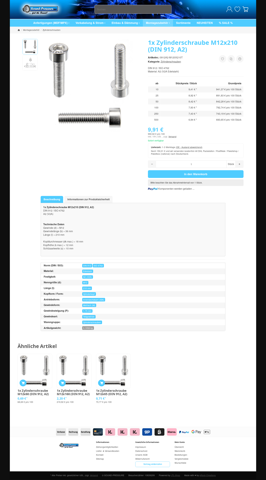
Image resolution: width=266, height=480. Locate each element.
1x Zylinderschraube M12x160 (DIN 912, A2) (73, 392)
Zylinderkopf (89, 293)
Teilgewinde (89, 316)
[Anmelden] (229, 9)
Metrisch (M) (89, 305)
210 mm (87, 288)
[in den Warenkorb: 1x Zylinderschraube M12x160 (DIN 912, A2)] (62, 383)
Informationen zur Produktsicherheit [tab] (88, 199)
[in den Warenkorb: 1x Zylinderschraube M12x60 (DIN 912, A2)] (23, 383)
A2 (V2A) (87, 276)
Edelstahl (87, 271)
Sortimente (183, 23)
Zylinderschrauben (171, 61)
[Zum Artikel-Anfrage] (237, 9)
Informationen (102, 442)
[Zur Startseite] (56, 9)
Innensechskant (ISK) (93, 299)
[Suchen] (167, 9)
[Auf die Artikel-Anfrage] (222, 59)
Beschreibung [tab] (52, 199)
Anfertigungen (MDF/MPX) (50, 23)
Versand (172, 136)
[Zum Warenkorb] (245, 9)
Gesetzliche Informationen (147, 442)
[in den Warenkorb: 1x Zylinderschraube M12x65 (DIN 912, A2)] (101, 383)
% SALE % (226, 23)
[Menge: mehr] (239, 164)
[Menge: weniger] (152, 164)
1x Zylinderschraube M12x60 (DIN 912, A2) (33, 392)
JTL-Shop (175, 475)
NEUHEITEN (205, 23)
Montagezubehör (157, 23)
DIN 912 (87, 265)
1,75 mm (87, 310)
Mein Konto (180, 442)
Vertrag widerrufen (152, 464)
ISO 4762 (98, 265)
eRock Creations (208, 475)
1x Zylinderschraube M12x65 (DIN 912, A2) (111, 392)
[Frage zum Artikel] (240, 59)
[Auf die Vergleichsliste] (231, 59)
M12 (85, 282)
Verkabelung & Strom (90, 23)
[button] (30, 46)
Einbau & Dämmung (125, 23)
